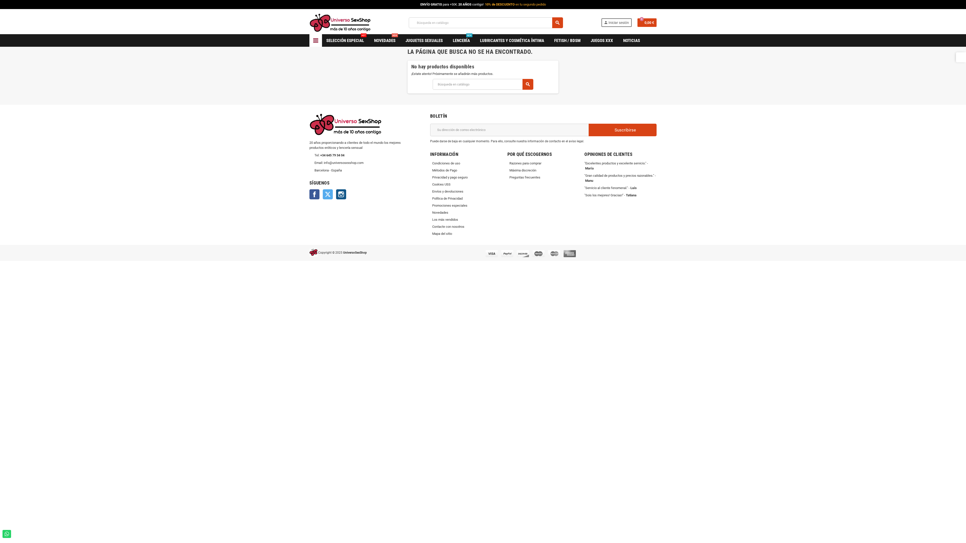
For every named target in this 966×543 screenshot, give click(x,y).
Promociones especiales (449, 205)
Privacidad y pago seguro (450, 177)
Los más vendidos (445, 219)
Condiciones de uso (446, 163)
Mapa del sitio (442, 234)
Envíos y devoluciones (447, 191)
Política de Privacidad (447, 198)
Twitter (328, 194)
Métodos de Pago (444, 170)
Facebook (314, 194)
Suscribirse (625, 129)
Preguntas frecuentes (524, 177)
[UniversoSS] (340, 22)
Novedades (440, 212)
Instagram (341, 194)
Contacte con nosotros (448, 227)
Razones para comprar (525, 163)
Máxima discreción (522, 170)
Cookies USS (441, 184)
